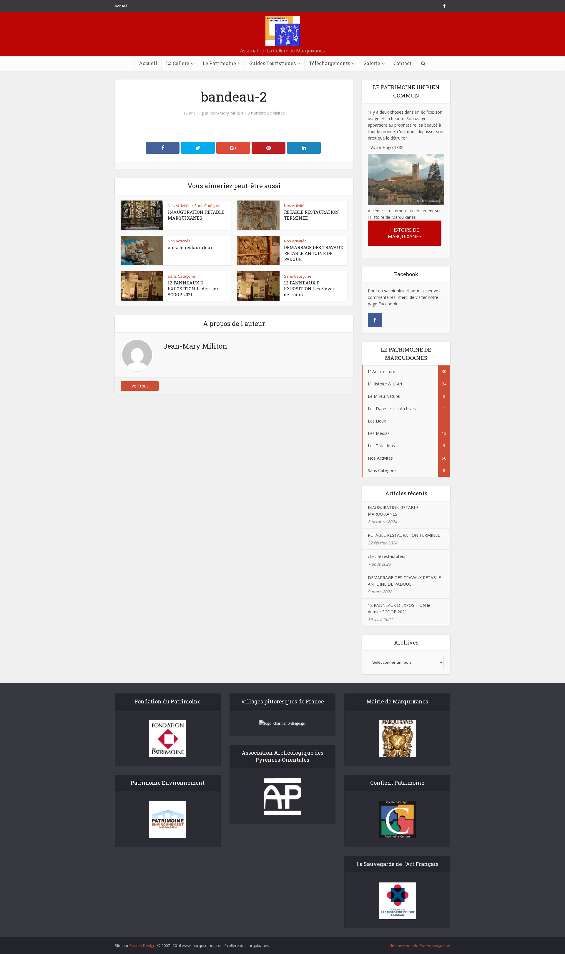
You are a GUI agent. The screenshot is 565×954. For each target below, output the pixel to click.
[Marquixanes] (282, 31)
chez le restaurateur (190, 247)
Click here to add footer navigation (419, 945)
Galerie (371, 63)
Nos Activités (179, 205)
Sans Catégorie (208, 205)
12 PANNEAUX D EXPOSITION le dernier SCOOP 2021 (193, 288)
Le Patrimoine (219, 63)
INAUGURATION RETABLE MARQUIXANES (196, 215)
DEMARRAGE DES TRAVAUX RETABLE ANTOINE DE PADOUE (313, 253)
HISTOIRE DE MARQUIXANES (404, 233)
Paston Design (142, 945)
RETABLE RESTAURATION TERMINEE (404, 535)
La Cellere (177, 63)
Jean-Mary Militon (226, 113)
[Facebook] (375, 320)
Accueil (121, 6)
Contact (402, 63)
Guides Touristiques (272, 63)
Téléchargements (329, 63)
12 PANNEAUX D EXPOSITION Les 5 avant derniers (311, 288)
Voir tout (140, 386)
